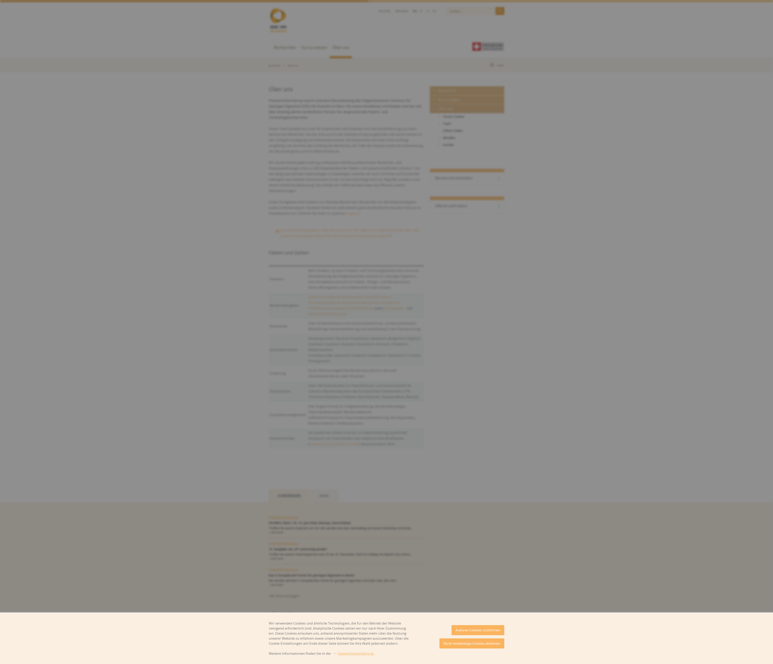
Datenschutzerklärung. (356, 653)
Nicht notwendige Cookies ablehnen (471, 643)
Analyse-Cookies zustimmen (478, 630)
